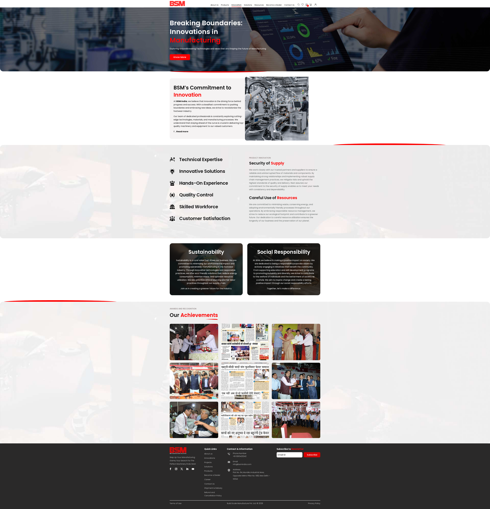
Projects (208, 462)
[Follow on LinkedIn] (187, 469)
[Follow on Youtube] (193, 469)
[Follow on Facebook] (170, 469)
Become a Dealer (274, 5)
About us (208, 453)
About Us (214, 5)
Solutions (248, 5)
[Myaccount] (316, 4)
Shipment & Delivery (213, 488)
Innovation (236, 5)
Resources (259, 5)
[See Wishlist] (303, 4)
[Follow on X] (181, 469)
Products (225, 5)
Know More (180, 57)
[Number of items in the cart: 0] (311, 5)
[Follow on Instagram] (176, 469)
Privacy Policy (314, 503)
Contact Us (289, 5)
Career (207, 479)
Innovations (209, 458)
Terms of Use (175, 503)
